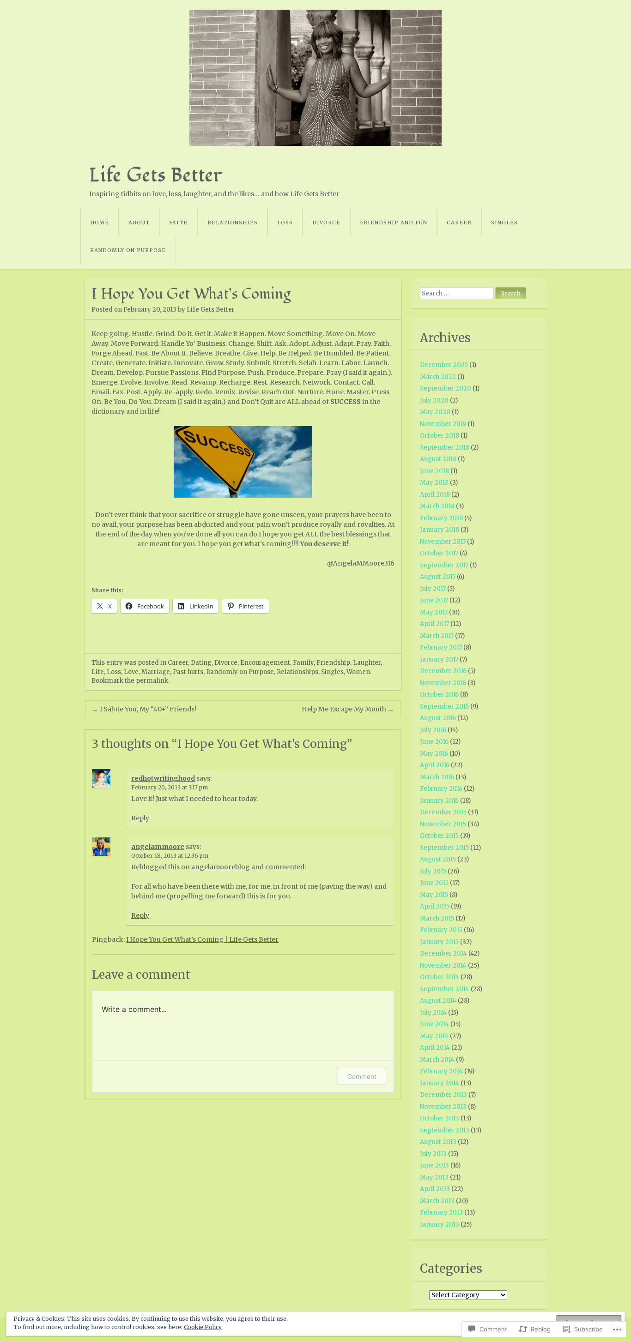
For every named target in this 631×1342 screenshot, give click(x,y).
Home (99, 222)
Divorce (326, 222)
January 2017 (439, 659)
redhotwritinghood (163, 778)
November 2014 (443, 965)
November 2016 (443, 683)
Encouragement (265, 663)
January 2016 (439, 801)
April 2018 (435, 495)
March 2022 (438, 377)
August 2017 (437, 577)
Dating (201, 663)
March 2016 (437, 777)
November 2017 (443, 542)
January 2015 (439, 942)
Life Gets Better (155, 175)
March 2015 (437, 918)
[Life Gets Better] (315, 78)
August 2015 (438, 859)
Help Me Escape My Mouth (348, 709)
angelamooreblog (220, 867)
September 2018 (444, 447)
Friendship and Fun (393, 222)
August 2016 (438, 718)
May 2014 (434, 1036)
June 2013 (434, 1165)
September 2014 (444, 989)
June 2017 (434, 600)
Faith (178, 222)
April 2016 (434, 765)
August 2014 (438, 1001)
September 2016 (444, 706)
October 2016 (439, 694)
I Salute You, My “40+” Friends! (144, 709)
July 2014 (433, 1013)
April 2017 (434, 624)
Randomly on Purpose (128, 250)
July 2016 (433, 730)
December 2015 (443, 812)
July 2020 (434, 400)
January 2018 (439, 530)
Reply (140, 818)
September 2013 (444, 1130)
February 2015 (441, 930)
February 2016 (441, 789)
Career (459, 222)
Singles (504, 222)
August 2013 (438, 1142)
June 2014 (434, 1024)
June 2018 (434, 471)
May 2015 (434, 895)
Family (303, 663)
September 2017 (444, 565)
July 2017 (433, 589)
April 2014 (435, 1048)
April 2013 (435, 1189)
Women (358, 672)
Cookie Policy (203, 1327)
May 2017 (434, 612)
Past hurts (188, 672)
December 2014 (443, 953)
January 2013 (439, 1224)
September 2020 (445, 388)
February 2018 (441, 518)
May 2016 (434, 754)
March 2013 (437, 1201)
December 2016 (443, 671)
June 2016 (434, 742)
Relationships (232, 222)
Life (97, 672)
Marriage (155, 672)
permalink (152, 681)
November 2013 (443, 1107)
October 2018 (439, 435)
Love (131, 672)
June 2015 (434, 883)
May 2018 (434, 483)
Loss (285, 222)
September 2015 (444, 848)
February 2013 (441, 1212)
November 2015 (443, 824)
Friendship (333, 663)
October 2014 (439, 977)
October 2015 (439, 836)
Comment (361, 1076)
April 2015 (434, 906)
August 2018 (438, 459)
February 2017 (441, 647)
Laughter (367, 663)
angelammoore (157, 847)
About (139, 222)
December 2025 (444, 365)
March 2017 (437, 636)
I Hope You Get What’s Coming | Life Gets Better (202, 939)
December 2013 (443, 1095)
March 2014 (437, 1060)
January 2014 (439, 1083)
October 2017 (439, 553)
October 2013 (439, 1118)
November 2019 (443, 424)
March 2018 (437, 506)
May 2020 (435, 412)
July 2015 (433, 871)
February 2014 (441, 1071)
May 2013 (434, 1177)
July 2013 (433, 1154)
